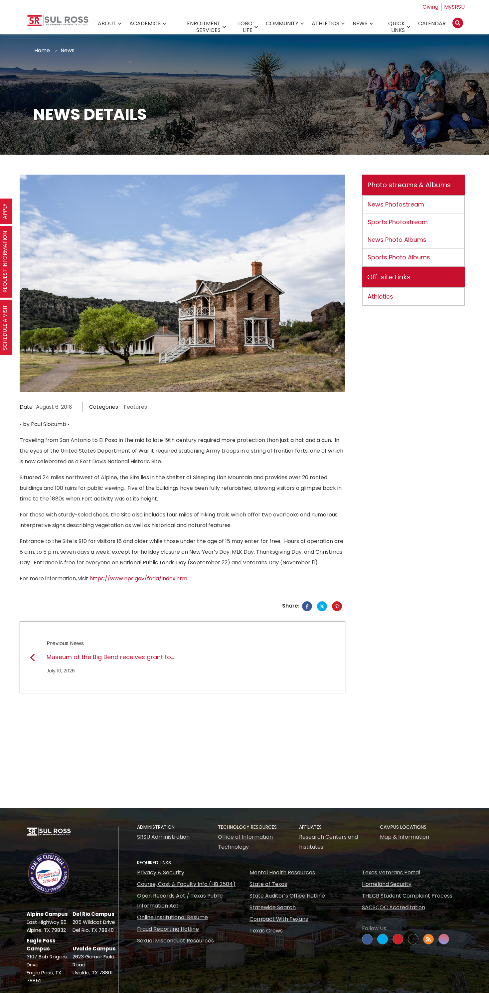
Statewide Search (272, 907)
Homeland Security (386, 884)
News (360, 23)
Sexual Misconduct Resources (175, 940)
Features (135, 407)
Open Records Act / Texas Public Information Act (180, 901)
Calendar (432, 23)
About (107, 23)
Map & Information (404, 837)
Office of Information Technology (245, 842)
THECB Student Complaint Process (407, 896)
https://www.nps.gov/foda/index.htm (138, 578)
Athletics (325, 23)
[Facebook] (307, 606)
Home (42, 50)
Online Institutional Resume (172, 917)
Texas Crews (266, 930)
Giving (430, 7)
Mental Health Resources (282, 872)
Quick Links (396, 27)
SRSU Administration (163, 837)
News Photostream (396, 204)
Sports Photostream (398, 222)
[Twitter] (322, 606)
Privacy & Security (160, 872)
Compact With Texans (278, 919)
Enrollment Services (204, 27)
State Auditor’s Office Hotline (287, 896)
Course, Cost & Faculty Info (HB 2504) (186, 884)
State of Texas (268, 884)
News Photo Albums (397, 239)
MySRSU (454, 7)
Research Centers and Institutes (328, 842)
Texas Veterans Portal (391, 872)
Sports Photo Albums (399, 257)
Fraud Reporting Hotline (168, 929)
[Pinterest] (337, 606)
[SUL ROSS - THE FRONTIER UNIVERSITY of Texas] (58, 23)
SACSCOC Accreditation (393, 907)
